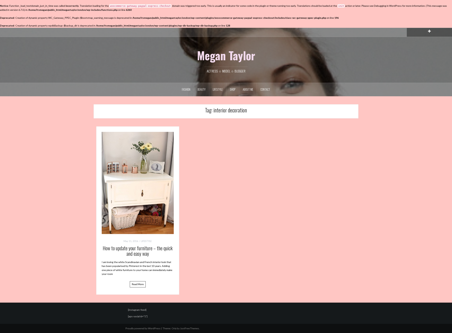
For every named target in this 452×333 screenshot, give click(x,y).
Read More (138, 284)
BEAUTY (202, 89)
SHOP (233, 89)
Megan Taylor (226, 55)
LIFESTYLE (218, 89)
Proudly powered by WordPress (142, 328)
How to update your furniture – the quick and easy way (138, 250)
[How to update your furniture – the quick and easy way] (138, 182)
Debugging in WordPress (388, 5)
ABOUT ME (248, 89)
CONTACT (265, 89)
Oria (174, 328)
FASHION (186, 89)
